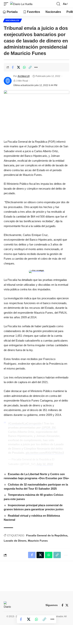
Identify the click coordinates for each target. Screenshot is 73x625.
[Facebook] (62, 605)
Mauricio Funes (38, 540)
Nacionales (12, 20)
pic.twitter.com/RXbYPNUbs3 (45, 452)
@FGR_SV (48, 427)
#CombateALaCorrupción (25, 423)
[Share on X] (18, 67)
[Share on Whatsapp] (24, 67)
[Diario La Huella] (21, 4)
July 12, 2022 (44, 464)
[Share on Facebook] (12, 67)
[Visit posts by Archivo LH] (8, 81)
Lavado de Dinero (15, 540)
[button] (7, 4)
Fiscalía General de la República (46, 535)
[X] (67, 605)
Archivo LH (24, 76)
